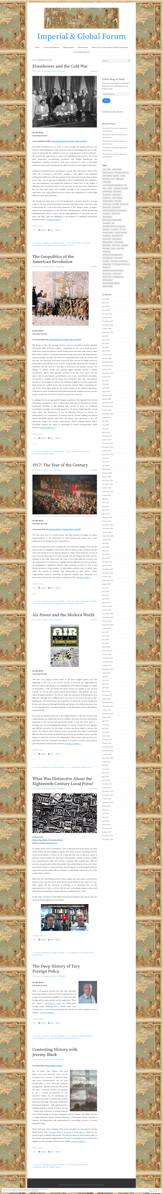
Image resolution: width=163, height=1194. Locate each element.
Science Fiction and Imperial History (112, 255)
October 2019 (106, 577)
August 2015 (106, 762)
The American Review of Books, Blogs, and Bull (69, 141)
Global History (116, 207)
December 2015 (107, 747)
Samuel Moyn (106, 251)
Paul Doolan (124, 245)
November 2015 (107, 751)
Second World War (108, 258)
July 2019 (105, 588)
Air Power (75, 767)
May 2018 (105, 640)
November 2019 (107, 573)
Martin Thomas (107, 239)
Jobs (124, 229)
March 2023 (106, 432)
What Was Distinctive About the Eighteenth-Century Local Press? (63, 781)
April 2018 (105, 643)
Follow (106, 101)
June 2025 (105, 340)
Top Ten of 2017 (117, 274)
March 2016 (106, 736)
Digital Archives (116, 195)
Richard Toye (37, 837)
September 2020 (107, 536)
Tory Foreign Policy (72, 1038)
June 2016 (105, 725)
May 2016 (105, 728)
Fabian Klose (117, 201)
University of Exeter (118, 277)
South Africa (106, 261)
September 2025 (107, 332)
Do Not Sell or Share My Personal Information (89, 1185)
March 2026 (106, 310)
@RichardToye (51, 843)
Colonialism (117, 188)
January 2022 (106, 477)
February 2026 (107, 314)
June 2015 (105, 769)
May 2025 (105, 343)
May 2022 (105, 462)
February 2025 (107, 355)
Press (91, 953)
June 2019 (105, 591)
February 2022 (107, 473)
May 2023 (105, 429)
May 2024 (105, 384)
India (113, 223)
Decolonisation (117, 191)
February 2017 (107, 695)
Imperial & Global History (53, 243)
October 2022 (106, 451)
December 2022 (107, 443)
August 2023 (106, 417)
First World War (82, 601)
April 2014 (105, 821)
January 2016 (106, 743)
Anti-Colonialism (107, 176)
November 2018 (107, 617)
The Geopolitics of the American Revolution (53, 259)
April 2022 (105, 466)
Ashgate (74, 1036)
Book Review (106, 179)
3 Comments (93, 71)
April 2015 (105, 777)
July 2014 (105, 810)
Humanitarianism (107, 217)
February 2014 (107, 828)
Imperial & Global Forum (81, 37)
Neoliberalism (107, 245)
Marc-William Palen (117, 236)
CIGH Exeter (61, 71)
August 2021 (106, 495)
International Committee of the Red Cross (114, 226)
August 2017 (106, 673)
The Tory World (56, 1038)
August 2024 (106, 377)
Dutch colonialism (117, 198)
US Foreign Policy (66, 245)
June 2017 (105, 680)
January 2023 (106, 440)
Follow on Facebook (112, 111)
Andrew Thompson (108, 172)
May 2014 (105, 817)
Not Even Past (116, 245)
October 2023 (106, 410)
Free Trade (116, 204)
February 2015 (107, 784)
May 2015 (105, 773)
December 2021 (107, 480)
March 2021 (106, 514)
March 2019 (106, 603)
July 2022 (105, 458)
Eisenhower (37, 245)
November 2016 (107, 706)
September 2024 (107, 373)
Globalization (106, 213)
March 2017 (106, 691)
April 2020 (105, 554)
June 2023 (105, 425)
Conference (125, 188)
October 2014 (106, 799)
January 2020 (106, 566)
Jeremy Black (53, 245)
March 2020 (106, 558)
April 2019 (105, 599)
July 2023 (105, 421)
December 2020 (107, 525)
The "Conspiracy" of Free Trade (120, 264)
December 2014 (107, 791)
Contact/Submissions (51, 47)
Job (120, 229)
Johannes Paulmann (108, 232)
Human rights (106, 223)
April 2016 (105, 732)
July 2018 (105, 632)
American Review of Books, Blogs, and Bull (65, 340)
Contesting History (40, 1167)
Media (85, 953)
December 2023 (107, 403)
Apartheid (116, 176)
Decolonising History (81, 52)
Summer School (123, 261)
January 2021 (106, 521)
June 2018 (105, 636)
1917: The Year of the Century (60, 465)
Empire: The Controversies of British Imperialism (110, 47)
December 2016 (107, 703)
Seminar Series (118, 258)
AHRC (109, 169)
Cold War (86, 243)
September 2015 (107, 758)
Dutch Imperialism (108, 201)
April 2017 (105, 688)
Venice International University (111, 283)
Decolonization (107, 195)
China (104, 188)
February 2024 (107, 395)
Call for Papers (107, 182)
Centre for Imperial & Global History (113, 185)
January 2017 (106, 699)
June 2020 (105, 547)
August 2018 (106, 628)
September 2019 (107, 580)
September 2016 (107, 714)
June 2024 (105, 381)
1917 (73, 601)
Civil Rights (76, 243)
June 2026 (105, 299)
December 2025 (107, 321)
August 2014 (106, 806)
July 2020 (105, 543)
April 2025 (105, 347)
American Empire (116, 169)
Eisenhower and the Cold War (60, 66)
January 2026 (106, 318)
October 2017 (106, 666)
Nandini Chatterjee (108, 242)
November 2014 (107, 795)
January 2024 (106, 399)
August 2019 (106, 584)
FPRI (45, 245)
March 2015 (106, 780)
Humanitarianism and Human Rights (112, 220)
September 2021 (107, 492)
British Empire (120, 179)
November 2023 (107, 406)
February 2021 (107, 517)
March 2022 (106, 469)
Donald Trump (107, 198)
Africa (104, 169)
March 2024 (106, 392)
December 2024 (107, 362)
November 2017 (107, 662)
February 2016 (107, 740)
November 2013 (107, 839)
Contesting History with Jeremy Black (55, 1052)
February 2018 (107, 651)
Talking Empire (68, 47)
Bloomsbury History (79, 1165)
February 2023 (107, 436)
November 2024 (107, 366)
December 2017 (107, 658)
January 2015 (106, 788)
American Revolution (80, 451)
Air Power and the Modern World (63, 615)
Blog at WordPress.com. (67, 1185)
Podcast (113, 248)
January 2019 (106, 610)
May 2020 (105, 551)
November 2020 (107, 529)
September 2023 (107, 414)
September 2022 (107, 455)
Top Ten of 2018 (107, 277)
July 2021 (105, 499)
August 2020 (106, 540)
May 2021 (105, 506)
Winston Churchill (107, 286)
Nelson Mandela (118, 242)
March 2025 (106, 351)
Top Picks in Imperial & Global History (113, 270)
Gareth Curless (107, 207)
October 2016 (106, 710)
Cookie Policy (35, 1190)
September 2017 (107, 669)
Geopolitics (37, 454)
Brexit (113, 179)
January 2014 (106, 832)
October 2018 (106, 621)
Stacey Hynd (114, 261)
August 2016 (106, 717)
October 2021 (106, 488)
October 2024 (106, 369)
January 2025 (106, 358)
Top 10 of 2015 (106, 267)
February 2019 (107, 606)
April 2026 (105, 306)
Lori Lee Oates (107, 236)
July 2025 (105, 336)
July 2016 (105, 721)
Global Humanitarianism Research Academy (114, 210)
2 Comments (93, 267)
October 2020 (106, 532)
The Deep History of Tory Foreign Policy (56, 969)
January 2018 (106, 654)
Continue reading (54, 220)
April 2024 (105, 388)
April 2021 (105, 510)
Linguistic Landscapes (121, 232)
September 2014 (107, 802)
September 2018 (107, 625)
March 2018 (106, 647)
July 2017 (105, 677)
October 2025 (106, 329)
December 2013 (107, 836)
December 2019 (107, 569)
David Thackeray (107, 191)
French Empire (124, 204)
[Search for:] (116, 61)
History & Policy (115, 213)
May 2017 (105, 684)
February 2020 (107, 562)
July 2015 (105, 765)
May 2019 (105, 595)
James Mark (106, 229)
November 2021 (107, 484)
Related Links (83, 47)
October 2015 (106, 754)
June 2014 (105, 814)
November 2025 (107, 325)
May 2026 (105, 303)
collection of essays (53, 1003)
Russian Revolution (75, 603)
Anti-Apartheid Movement (122, 172)
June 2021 (105, 503)
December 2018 (107, 614)
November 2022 (107, 447)
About (37, 47)
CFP (125, 185)
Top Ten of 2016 (107, 274)
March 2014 (106, 825)
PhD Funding (106, 248)
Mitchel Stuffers (116, 239)
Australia (122, 176)
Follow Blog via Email (113, 79)
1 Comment (93, 620)
